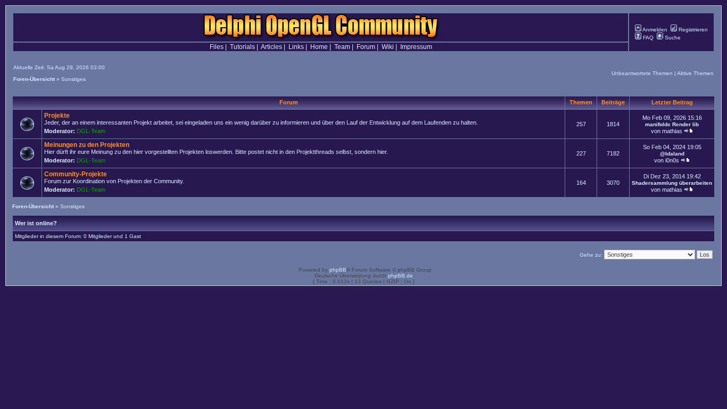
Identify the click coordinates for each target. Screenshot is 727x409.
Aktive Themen (695, 73)
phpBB (337, 270)
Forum (366, 47)
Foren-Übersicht (34, 79)
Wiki (388, 47)
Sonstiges (73, 79)
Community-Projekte (75, 174)
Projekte (57, 115)
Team (342, 47)
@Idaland (672, 154)
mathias (672, 131)
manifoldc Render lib (672, 124)
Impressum (416, 47)
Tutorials (242, 47)
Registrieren (692, 29)
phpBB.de (400, 276)
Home (319, 47)
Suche (672, 37)
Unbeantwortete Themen (642, 73)
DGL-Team (91, 131)
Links (296, 47)
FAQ (647, 37)
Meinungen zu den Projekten (86, 145)
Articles (271, 47)
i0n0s (672, 160)
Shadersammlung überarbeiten (672, 183)
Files (217, 47)
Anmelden (654, 29)
